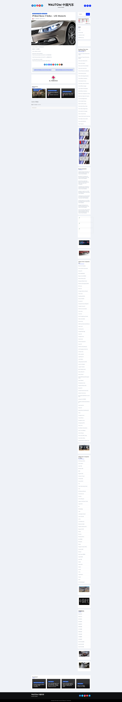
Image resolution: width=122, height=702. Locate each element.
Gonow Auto (80, 321)
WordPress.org (81, 37)
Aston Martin (80, 463)
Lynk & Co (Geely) (81, 364)
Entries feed (80, 32)
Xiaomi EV (80, 407)
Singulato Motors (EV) (82, 385)
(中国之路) (80, 634)
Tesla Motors (80, 574)
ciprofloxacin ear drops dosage (84, 195)
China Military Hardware (82, 78)
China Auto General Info (82, 60)
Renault (79, 551)
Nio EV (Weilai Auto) (81, 369)
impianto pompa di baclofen (83, 171)
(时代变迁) (80, 619)
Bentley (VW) (80, 468)
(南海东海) (80, 631)
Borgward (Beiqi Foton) (82, 281)
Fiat (79, 483)
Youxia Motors (81, 417)
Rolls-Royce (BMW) (81, 554)
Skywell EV (80, 388)
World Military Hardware (82, 91)
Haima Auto (80, 326)
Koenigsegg (80, 508)
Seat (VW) (80, 559)
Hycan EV (80, 344)
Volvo (79, 579)
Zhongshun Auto (81, 420)
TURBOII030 (37, 18)
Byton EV (80, 288)
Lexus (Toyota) (81, 516)
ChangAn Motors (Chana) (83, 291)
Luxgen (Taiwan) (81, 366)
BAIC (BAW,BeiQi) (81, 273)
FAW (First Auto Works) (82, 308)
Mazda (79, 531)
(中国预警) (80, 636)
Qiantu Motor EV (81, 371)
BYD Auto (80, 286)
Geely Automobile (81, 318)
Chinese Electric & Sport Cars (83, 440)
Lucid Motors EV (81, 521)
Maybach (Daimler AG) (82, 526)
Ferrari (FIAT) (80, 481)
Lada (79, 511)
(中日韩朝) (80, 629)
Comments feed (81, 35)
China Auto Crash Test (82, 68)
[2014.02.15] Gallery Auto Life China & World (64, 69)
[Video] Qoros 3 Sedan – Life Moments (49, 16)
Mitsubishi (80, 541)
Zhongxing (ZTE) (81, 422)
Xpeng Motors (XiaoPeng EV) (83, 410)
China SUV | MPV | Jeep (82, 435)
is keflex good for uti (82, 200)
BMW (79, 471)
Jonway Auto (80, 351)
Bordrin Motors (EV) (81, 278)
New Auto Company (82, 265)
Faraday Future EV (81, 306)
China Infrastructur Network (83, 70)
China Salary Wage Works (83, 108)
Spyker (79, 561)
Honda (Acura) (81, 493)
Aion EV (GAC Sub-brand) (83, 268)
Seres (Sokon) (80, 380)
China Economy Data (82, 73)
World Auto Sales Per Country (83, 96)
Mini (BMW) (80, 539)
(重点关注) (80, 616)
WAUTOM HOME (81, 646)
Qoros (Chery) (44, 13)
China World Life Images (37, 13)
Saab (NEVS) (80, 556)
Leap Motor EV (81, 356)
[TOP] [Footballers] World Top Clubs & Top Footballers (83, 183)
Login (36, 104)
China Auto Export (81, 63)
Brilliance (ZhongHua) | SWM (83, 283)
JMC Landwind (81, 354)
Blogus (64, 700)
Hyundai (79, 496)
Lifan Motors (80, 359)
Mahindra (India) (81, 524)
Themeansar (68, 700)
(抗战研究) (80, 624)
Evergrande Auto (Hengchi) (83, 303)
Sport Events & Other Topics (39, 682)
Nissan (79, 544)
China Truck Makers (82, 430)
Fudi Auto (80, 313)
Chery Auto (80, 293)
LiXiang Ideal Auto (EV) (82, 361)
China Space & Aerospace (83, 88)
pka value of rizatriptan (82, 176)
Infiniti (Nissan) (81, 498)
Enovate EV (80, 301)
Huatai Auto (80, 339)
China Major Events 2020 (83, 118)
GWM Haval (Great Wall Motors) (83, 323)
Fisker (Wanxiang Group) (82, 486)
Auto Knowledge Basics (82, 98)
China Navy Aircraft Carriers (83, 83)
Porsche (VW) (80, 549)
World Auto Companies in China (84, 93)
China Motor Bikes (81, 438)
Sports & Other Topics (82, 103)
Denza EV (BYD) (81, 298)
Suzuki (79, 569)
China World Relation (82, 121)
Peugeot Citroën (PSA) (82, 546)
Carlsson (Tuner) (81, 476)
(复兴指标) (80, 621)
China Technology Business (83, 75)
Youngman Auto (81, 415)
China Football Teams (82, 101)
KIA (79, 506)
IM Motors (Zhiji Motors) (82, 346)
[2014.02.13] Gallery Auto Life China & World (42, 69)
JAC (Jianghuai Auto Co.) (83, 349)
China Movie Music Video (82, 106)
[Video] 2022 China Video (68, 93)
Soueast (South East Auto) (83, 390)
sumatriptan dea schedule (83, 186)
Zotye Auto (80, 425)
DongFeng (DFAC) (81, 296)
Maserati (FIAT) (81, 529)
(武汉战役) (80, 639)
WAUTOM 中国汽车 (61, 5)
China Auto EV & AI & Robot (83, 65)
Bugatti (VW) (80, 473)
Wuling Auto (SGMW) (82, 399)
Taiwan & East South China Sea (84, 116)
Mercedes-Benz (81, 536)
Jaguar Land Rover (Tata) (83, 501)
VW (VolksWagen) (81, 582)
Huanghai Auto (81, 336)
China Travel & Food (82, 113)
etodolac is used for (82, 191)
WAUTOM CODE (81, 644)
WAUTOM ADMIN (81, 641)
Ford (79, 488)
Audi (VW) (80, 466)
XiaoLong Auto (81, 405)
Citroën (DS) (80, 478)
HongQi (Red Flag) (81, 331)
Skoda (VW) (80, 564)
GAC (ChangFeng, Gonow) (83, 316)
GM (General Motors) (82, 491)
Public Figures (36, 90)
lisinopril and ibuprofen (82, 205)
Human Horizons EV (82, 341)
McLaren (79, 534)
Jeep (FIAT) (80, 503)
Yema (79, 412)
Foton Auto (80, 311)
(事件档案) (80, 626)
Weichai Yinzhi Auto (82, 393)
